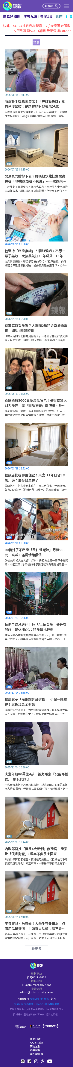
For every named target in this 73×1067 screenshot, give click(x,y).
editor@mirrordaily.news (36, 992)
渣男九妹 (30, 16)
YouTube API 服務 (39, 998)
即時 (59, 16)
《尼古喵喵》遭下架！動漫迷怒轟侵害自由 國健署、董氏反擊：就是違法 (41, 28)
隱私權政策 (36, 1054)
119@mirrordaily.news (37, 985)
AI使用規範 (36, 1042)
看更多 (36, 948)
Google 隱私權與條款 (47, 1003)
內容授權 (35, 1050)
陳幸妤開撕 (11, 16)
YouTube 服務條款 (23, 1003)
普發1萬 (46, 16)
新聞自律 (35, 1039)
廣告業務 (35, 1046)
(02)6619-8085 (36, 977)
